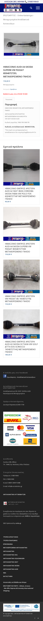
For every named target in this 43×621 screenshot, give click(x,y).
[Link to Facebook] (34, 618)
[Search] (29, 7)
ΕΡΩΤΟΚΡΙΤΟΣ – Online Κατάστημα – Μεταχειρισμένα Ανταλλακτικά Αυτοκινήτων (18, 19)
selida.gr (18, 523)
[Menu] (36, 7)
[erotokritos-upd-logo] (17, 7)
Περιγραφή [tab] (9, 99)
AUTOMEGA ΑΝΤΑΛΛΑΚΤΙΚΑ (16, 502)
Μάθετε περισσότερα (32, 516)
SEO (4, 523)
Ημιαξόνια (13, 89)
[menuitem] (29, 7)
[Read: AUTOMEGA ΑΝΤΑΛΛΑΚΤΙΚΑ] (5, 503)
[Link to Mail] (38, 618)
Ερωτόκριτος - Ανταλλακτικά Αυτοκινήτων (21, 377)
